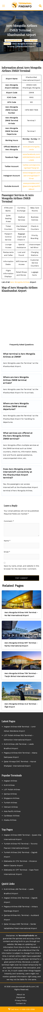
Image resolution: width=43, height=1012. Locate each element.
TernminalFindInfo (13, 40)
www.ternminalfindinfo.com (23, 987)
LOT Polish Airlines (12, 789)
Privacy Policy (21, 1000)
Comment (9, 521)
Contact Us (20, 1003)
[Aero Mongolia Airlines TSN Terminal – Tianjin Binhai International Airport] (21, 660)
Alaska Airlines (10, 820)
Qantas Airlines (10, 794)
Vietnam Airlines (11, 807)
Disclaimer (20, 997)
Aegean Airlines (10, 781)
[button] (40, 5)
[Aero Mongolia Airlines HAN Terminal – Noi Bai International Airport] (21, 599)
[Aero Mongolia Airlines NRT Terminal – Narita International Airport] (21, 630)
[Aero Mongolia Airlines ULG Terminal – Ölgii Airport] (21, 691)
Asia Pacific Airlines (12, 811)
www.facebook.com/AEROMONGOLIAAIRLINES (31, 157)
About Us (21, 994)
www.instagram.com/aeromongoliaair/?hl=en (31, 176)
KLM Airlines (9, 785)
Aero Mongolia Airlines (19, 282)
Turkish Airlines (10, 803)
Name (7, 541)
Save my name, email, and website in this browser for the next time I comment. (21, 567)
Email (7, 552)
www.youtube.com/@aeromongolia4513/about (31, 186)
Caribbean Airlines (11, 816)
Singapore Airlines (11, 798)
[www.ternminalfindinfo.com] (21, 5)
